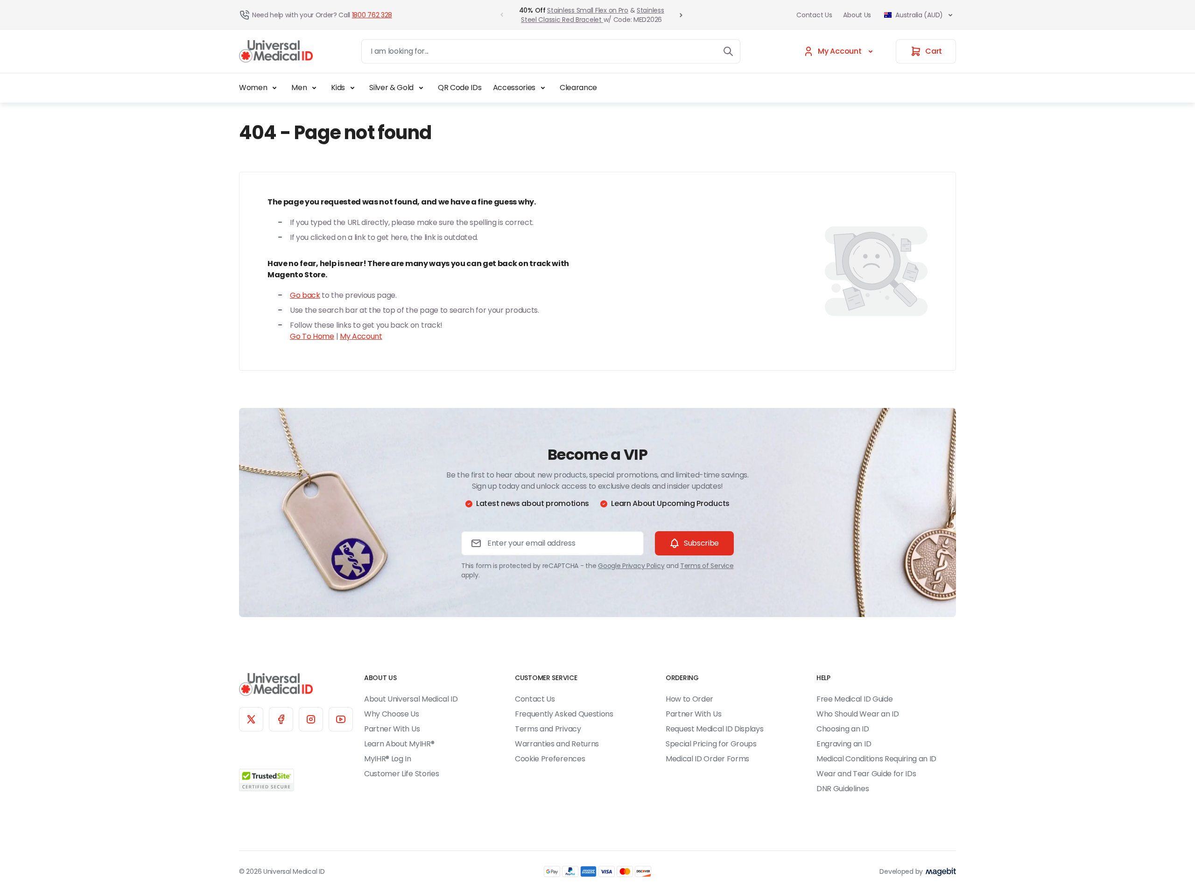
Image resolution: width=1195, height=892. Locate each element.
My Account (361, 336)
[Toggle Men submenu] (314, 87)
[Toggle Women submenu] (274, 87)
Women (253, 87)
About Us (857, 15)
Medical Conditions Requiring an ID (876, 758)
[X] (251, 719)
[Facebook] (281, 719)
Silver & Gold (391, 87)
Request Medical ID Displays (714, 728)
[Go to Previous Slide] (502, 15)
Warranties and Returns (557, 743)
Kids (338, 87)
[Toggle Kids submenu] (352, 87)
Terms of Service (707, 565)
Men (299, 87)
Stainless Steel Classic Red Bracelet (592, 15)
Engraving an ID (843, 743)
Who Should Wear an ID (857, 714)
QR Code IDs (459, 87)
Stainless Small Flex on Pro (587, 10)
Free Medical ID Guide (854, 699)
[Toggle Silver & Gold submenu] (421, 87)
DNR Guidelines (842, 788)
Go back (305, 295)
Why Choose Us (391, 714)
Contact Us (814, 15)
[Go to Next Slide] (681, 15)
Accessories (514, 87)
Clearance (578, 87)
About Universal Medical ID (411, 699)
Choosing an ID (842, 728)
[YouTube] (341, 719)
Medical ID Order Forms (707, 758)
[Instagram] (311, 719)
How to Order (689, 699)
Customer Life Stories (401, 773)
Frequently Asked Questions (564, 714)
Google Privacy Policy (631, 565)
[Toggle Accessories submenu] (542, 87)
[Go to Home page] (276, 51)
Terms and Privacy (548, 728)
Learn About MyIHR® (399, 743)
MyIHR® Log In (387, 758)
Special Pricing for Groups (711, 743)
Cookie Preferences (550, 758)
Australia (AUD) (919, 15)
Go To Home (312, 336)
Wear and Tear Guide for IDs (866, 773)
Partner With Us (392, 728)
